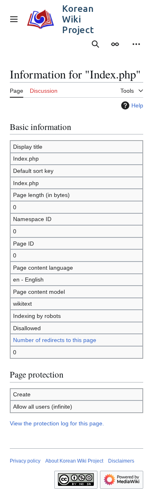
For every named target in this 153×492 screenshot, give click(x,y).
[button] (14, 19)
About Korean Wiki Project (74, 461)
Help (137, 105)
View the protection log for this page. (57, 423)
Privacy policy (25, 461)
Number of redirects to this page (54, 340)
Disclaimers (121, 461)
